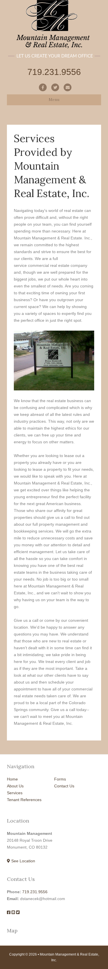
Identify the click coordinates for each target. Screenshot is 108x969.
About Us (15, 786)
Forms (60, 779)
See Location (22, 861)
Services (14, 793)
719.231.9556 (35, 891)
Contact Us (64, 786)
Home (12, 779)
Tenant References (24, 799)
